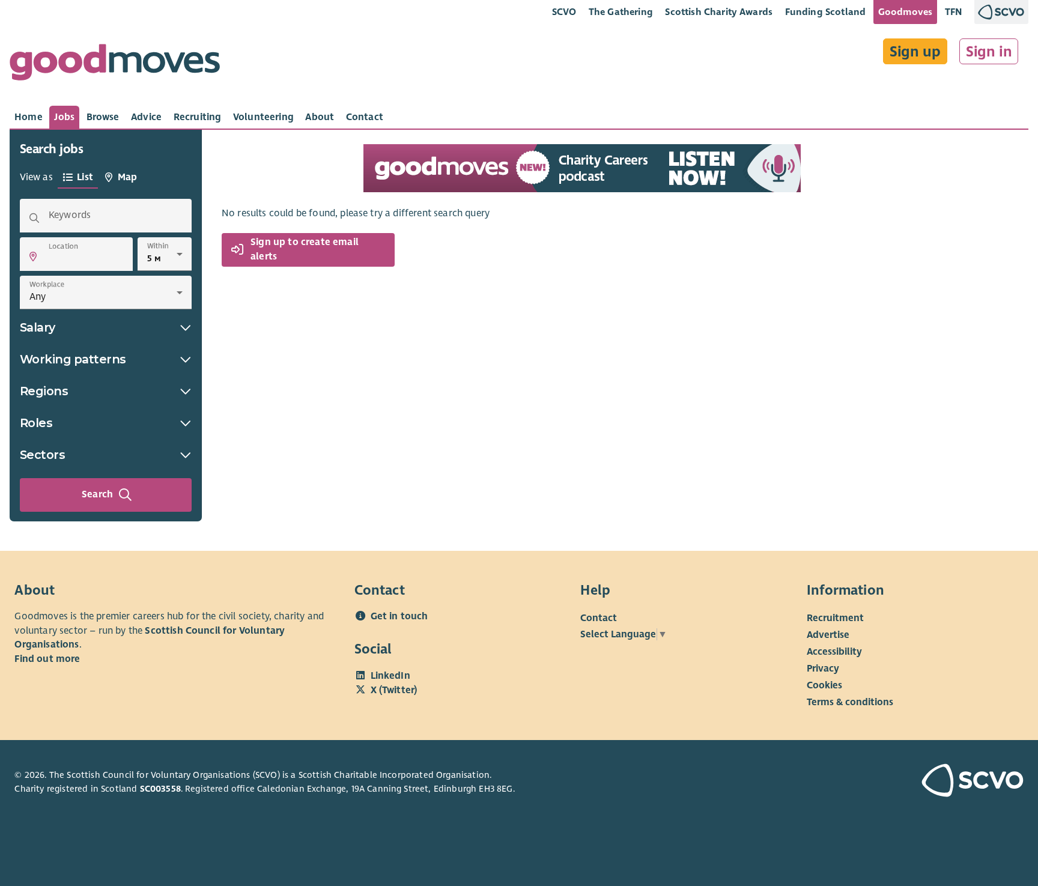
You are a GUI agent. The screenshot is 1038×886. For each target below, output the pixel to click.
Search (97, 494)
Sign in (989, 52)
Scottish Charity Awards (718, 11)
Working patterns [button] (73, 359)
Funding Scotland (825, 11)
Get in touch (399, 616)
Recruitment (835, 618)
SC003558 (160, 788)
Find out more (47, 659)
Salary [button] (37, 327)
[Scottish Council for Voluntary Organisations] (943, 782)
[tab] (28, 117)
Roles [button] (36, 423)
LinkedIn (390, 676)
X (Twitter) (394, 690)
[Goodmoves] (115, 65)
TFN (953, 11)
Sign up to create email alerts (304, 250)
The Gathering (621, 11)
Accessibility (834, 652)
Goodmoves (905, 11)
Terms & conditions (850, 702)
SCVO (564, 11)
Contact (598, 618)
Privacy (823, 669)
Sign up (915, 52)
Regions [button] (44, 391)
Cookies (824, 685)
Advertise (828, 635)
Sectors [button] (42, 455)
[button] (33, 256)
